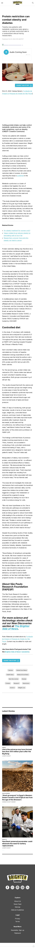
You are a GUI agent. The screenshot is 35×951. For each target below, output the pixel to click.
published (20, 176)
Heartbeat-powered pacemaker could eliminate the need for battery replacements (17, 843)
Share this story (22, 85)
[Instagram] (12, 887)
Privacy (17, 918)
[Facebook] (7, 887)
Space (4, 747)
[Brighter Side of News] (17, 3)
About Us (17, 901)
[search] (33, 3)
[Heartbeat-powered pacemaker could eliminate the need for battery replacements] (17, 822)
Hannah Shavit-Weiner (9, 802)
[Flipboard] (22, 887)
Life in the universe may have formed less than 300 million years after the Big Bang (17, 751)
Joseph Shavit (6, 756)
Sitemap (17, 907)
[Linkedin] (17, 887)
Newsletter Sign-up (17, 930)
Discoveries (6, 793)
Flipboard (17, 933)
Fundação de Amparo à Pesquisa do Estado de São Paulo (17, 639)
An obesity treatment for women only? (17, 231)
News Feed (17, 904)
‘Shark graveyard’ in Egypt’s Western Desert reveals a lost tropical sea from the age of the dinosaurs (17, 797)
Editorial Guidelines (17, 910)
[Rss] (27, 887)
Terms (17, 921)
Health (4, 839)
